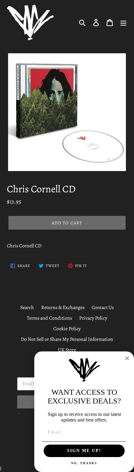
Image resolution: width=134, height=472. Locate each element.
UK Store (67, 349)
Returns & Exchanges (62, 307)
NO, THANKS (84, 463)
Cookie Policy (67, 328)
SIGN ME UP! (84, 450)
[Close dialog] (127, 358)
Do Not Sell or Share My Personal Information (67, 339)
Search (27, 307)
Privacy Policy (93, 318)
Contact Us (103, 307)
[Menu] (123, 22)
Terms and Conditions (49, 318)
